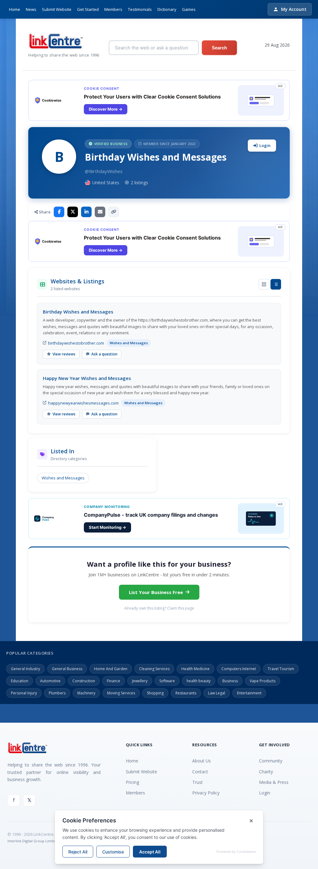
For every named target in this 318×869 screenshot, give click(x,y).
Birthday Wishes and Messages (78, 312)
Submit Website (56, 9)
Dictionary (166, 9)
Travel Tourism (281, 668)
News (31, 9)
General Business (67, 668)
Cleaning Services (154, 668)
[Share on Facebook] (59, 212)
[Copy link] (113, 212)
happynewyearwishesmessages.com (83, 403)
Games (189, 9)
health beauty (199, 681)
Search (219, 47)
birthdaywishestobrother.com (76, 343)
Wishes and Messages (63, 478)
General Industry (25, 668)
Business (230, 681)
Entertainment (249, 693)
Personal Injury (24, 693)
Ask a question (104, 354)
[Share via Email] (100, 212)
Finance (113, 681)
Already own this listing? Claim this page (159, 608)
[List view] (275, 284)
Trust (197, 782)
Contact (200, 772)
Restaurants (185, 693)
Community (270, 761)
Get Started (88, 9)
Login (264, 145)
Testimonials (140, 9)
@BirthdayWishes (104, 171)
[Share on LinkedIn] (86, 212)
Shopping (155, 693)
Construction (83, 681)
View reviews (63, 354)
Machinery (86, 693)
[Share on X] (72, 212)
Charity (266, 772)
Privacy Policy (206, 793)
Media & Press (273, 782)
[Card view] (264, 284)
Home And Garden (110, 668)
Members (113, 9)
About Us (201, 761)
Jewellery (140, 681)
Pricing (132, 782)
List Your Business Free (156, 592)
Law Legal (216, 693)
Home (14, 9)
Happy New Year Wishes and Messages (87, 378)
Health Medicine (195, 668)
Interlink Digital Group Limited (32, 841)
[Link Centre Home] (63, 41)
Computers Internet (238, 668)
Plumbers (57, 693)
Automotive (50, 681)
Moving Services (121, 693)
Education (19, 681)
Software (167, 681)
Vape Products (262, 681)
